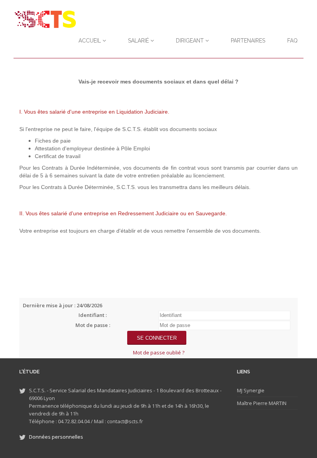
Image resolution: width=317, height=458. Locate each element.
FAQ (292, 40)
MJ (239, 390)
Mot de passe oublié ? (158, 352)
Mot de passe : (92, 325)
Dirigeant (190, 40)
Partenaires (248, 40)
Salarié (139, 40)
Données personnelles (56, 436)
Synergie (253, 390)
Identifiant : (92, 315)
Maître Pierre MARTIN (261, 403)
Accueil (90, 40)
